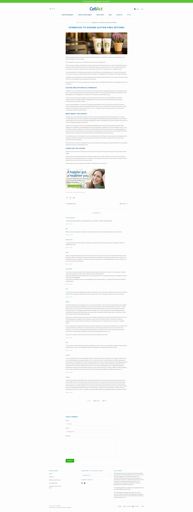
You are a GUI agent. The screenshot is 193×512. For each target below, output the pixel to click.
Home (78, 22)
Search (50, 473)
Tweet (70, 198)
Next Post (123, 203)
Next (103, 400)
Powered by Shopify (66, 507)
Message (68, 436)
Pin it (73, 198)
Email (67, 428)
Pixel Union (59, 507)
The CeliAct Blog (85, 22)
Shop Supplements (53, 483)
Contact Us (51, 476)
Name (67, 420)
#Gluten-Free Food (79, 192)
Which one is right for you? (55, 480)
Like (67, 198)
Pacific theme (52, 507)
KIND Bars (93, 108)
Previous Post (71, 203)
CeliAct (58, 505)
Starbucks (72, 91)
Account (129, 14)
